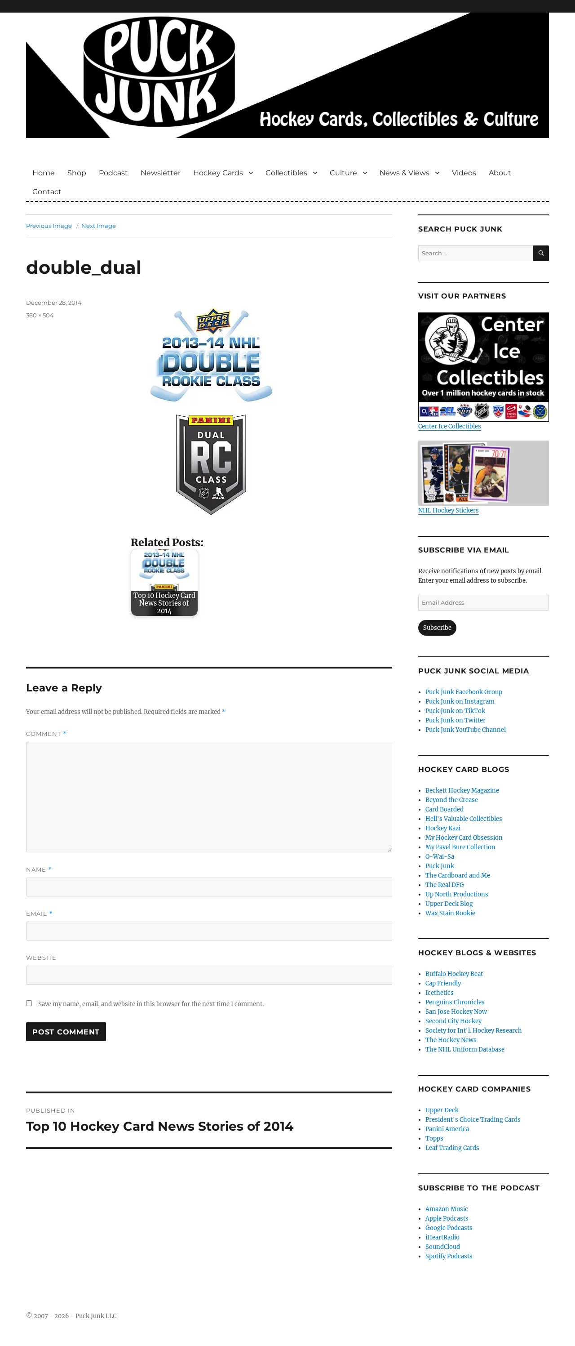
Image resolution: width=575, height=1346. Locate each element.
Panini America (447, 1129)
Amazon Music (446, 1209)
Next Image (98, 225)
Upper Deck (442, 1110)
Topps (434, 1138)
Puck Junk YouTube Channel (465, 730)
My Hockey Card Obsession (464, 838)
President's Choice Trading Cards (473, 1119)
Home (43, 173)
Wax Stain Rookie (450, 913)
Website (41, 957)
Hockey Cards (218, 173)
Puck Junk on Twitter (455, 720)
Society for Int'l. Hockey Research (473, 1030)
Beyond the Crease (451, 800)
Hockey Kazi (442, 828)
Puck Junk (439, 866)
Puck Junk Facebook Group (463, 692)
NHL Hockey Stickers (448, 510)
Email (39, 914)
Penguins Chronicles (455, 1002)
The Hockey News (451, 1040)
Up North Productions (456, 894)
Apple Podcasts (447, 1218)
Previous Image (49, 225)
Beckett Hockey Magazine (462, 790)
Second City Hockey (453, 1021)
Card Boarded (444, 809)
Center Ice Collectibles (449, 426)
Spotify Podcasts (449, 1256)
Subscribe (437, 628)
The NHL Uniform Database (464, 1049)
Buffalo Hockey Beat (454, 974)
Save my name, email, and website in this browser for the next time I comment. (151, 1004)
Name (39, 870)
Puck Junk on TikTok (455, 711)
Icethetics (439, 993)
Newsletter (161, 173)
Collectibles (286, 173)
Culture (343, 173)
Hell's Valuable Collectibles (463, 819)
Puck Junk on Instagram (460, 701)
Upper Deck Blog (449, 904)
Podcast (113, 173)
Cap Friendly (443, 983)
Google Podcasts (449, 1228)
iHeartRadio (442, 1237)
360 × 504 (40, 315)
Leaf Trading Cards (452, 1148)
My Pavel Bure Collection (460, 847)
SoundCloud (442, 1247)
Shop (76, 173)
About (500, 173)
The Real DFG (444, 885)
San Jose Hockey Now (456, 1012)
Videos (464, 173)
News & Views (404, 173)
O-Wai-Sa (439, 856)
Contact (47, 191)
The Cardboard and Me (457, 875)
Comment (46, 734)
